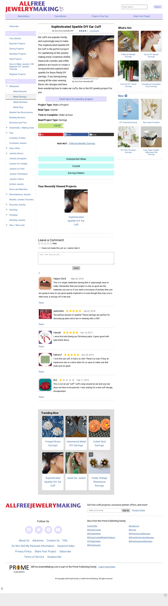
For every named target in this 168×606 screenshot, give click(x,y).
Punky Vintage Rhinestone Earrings (99, 481)
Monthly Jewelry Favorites (21, 199)
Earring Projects (16, 48)
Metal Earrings (20, 96)
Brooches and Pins (18, 122)
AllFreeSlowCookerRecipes (141, 537)
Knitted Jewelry (16, 184)
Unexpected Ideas (76, 158)
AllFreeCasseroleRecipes (140, 541)
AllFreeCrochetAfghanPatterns (101, 537)
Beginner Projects (17, 74)
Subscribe (14, 26)
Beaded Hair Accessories (21, 112)
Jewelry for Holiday (18, 163)
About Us (24, 540)
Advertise (38, 540)
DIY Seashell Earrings (128, 123)
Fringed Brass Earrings (53, 443)
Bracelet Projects (17, 43)
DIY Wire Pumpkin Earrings (128, 151)
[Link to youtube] (58, 530)
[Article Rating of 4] (83, 31)
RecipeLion (134, 526)
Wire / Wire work (17, 225)
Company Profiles (17, 138)
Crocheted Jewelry (18, 143)
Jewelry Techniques (18, 174)
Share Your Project (45, 551)
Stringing (13, 215)
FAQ (65, 540)
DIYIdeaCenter (94, 541)
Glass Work (14, 148)
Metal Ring (18, 107)
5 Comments (94, 31)
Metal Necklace (20, 102)
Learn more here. (107, 566)
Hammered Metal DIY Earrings (76, 443)
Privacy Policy (23, 551)
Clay (11, 133)
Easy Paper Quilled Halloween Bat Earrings (151, 152)
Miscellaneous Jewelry (20, 194)
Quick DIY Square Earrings (151, 56)
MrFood (132, 530)
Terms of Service (34, 556)
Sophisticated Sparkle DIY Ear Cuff (76, 221)
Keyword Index (66, 545)
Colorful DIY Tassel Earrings (128, 85)
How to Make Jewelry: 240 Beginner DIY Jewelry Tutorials (21, 66)
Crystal (76, 166)
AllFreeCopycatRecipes (139, 533)
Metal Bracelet (20, 91)
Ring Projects (15, 59)
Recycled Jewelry (17, 204)
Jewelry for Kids (17, 169)
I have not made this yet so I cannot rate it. (60, 248)
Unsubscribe (54, 556)
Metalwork (14, 86)
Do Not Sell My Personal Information (33, 545)
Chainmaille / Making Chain (21, 128)
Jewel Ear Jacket (76, 477)
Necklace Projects (17, 54)
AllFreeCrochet (94, 530)
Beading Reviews (17, 117)
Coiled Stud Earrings (99, 443)
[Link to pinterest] (48, 530)
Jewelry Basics (16, 153)
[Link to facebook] (29, 530)
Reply (41, 302)
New (121, 95)
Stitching (13, 210)
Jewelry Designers (18, 158)
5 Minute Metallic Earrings (82, 143)
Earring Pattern (76, 173)
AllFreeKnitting (94, 533)
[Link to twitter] (39, 530)
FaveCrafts (92, 526)
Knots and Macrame (18, 189)
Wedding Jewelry (17, 220)
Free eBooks (15, 38)
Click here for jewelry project (76, 99)
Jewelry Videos (16, 179)
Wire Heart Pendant (151, 123)
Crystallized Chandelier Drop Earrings (151, 85)
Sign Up (126, 510)
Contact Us (53, 540)
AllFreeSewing (94, 545)
